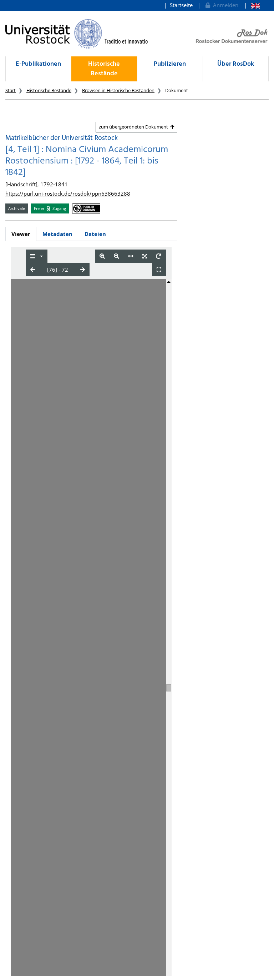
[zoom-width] (130, 256)
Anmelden (224, 5)
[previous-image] (33, 269)
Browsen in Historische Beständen (118, 90)
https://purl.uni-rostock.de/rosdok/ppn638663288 (67, 193)
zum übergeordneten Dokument (134, 127)
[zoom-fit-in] (145, 256)
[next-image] (83, 269)
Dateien (95, 233)
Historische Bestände (104, 69)
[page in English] (252, 5)
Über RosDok (235, 64)
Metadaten (57, 233)
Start (10, 90)
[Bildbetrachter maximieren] (159, 269)
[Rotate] (158, 256)
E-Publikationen (38, 64)
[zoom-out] (116, 256)
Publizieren (170, 64)
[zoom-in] (102, 256)
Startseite (181, 5)
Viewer (20, 233)
